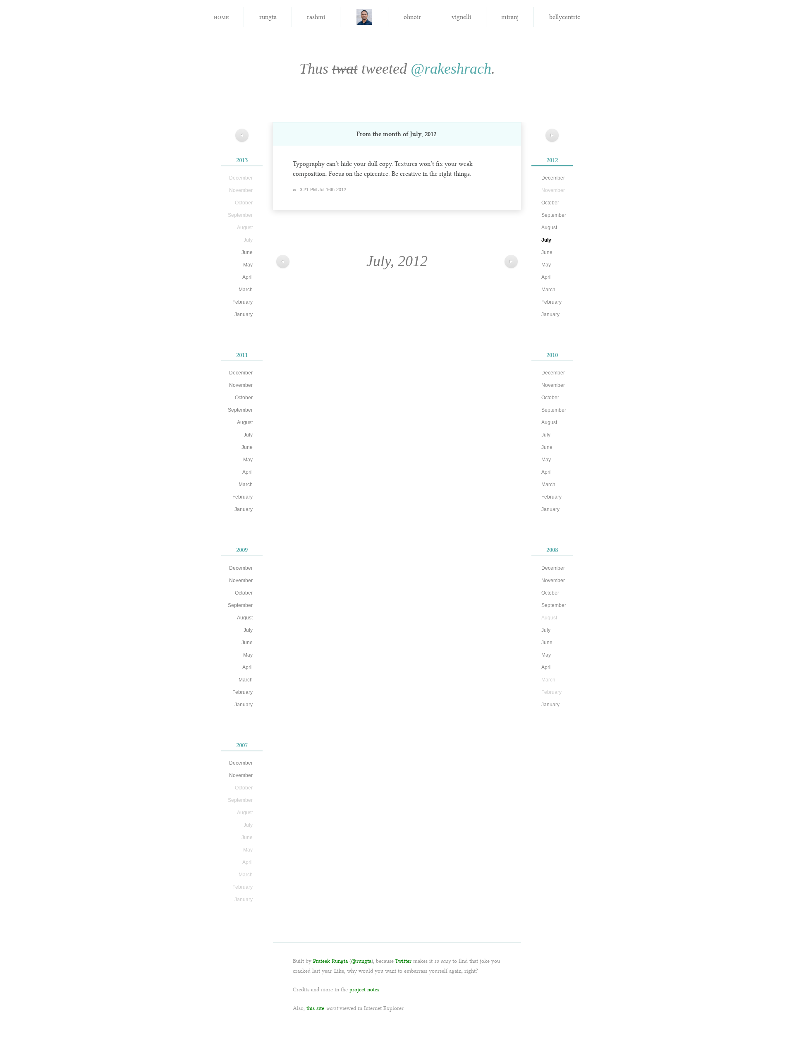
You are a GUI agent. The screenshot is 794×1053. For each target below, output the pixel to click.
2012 (552, 160)
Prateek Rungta (330, 961)
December (241, 373)
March (246, 290)
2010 (552, 355)
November (241, 385)
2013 (242, 160)
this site (315, 1008)
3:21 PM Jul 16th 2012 (323, 189)
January (243, 314)
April (247, 277)
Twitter (403, 961)
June (247, 252)
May (248, 265)
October (244, 398)
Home (221, 16)
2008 (552, 550)
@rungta (361, 961)
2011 (242, 355)
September (240, 410)
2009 (242, 550)
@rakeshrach (451, 68)
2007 (242, 745)
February (242, 302)
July (248, 435)
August (245, 422)
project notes (364, 989)
